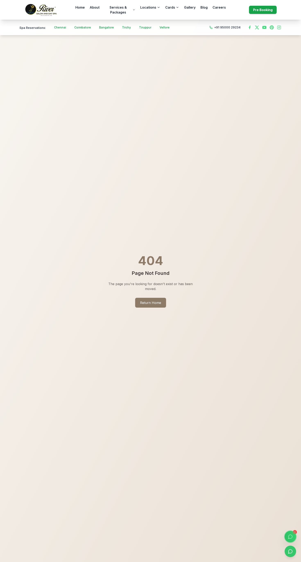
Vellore (165, 27)
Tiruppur (145, 27)
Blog (204, 7)
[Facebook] (249, 27)
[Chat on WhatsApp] (290, 551)
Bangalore (106, 27)
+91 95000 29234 (227, 27)
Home (80, 7)
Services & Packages (118, 9)
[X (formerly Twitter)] (257, 27)
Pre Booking (263, 10)
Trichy (126, 27)
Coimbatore (82, 27)
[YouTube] (264, 27)
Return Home (150, 303)
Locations (148, 7)
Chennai (60, 27)
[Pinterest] (271, 27)
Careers (219, 7)
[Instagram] (279, 27)
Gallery (190, 7)
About (95, 7)
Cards (170, 7)
